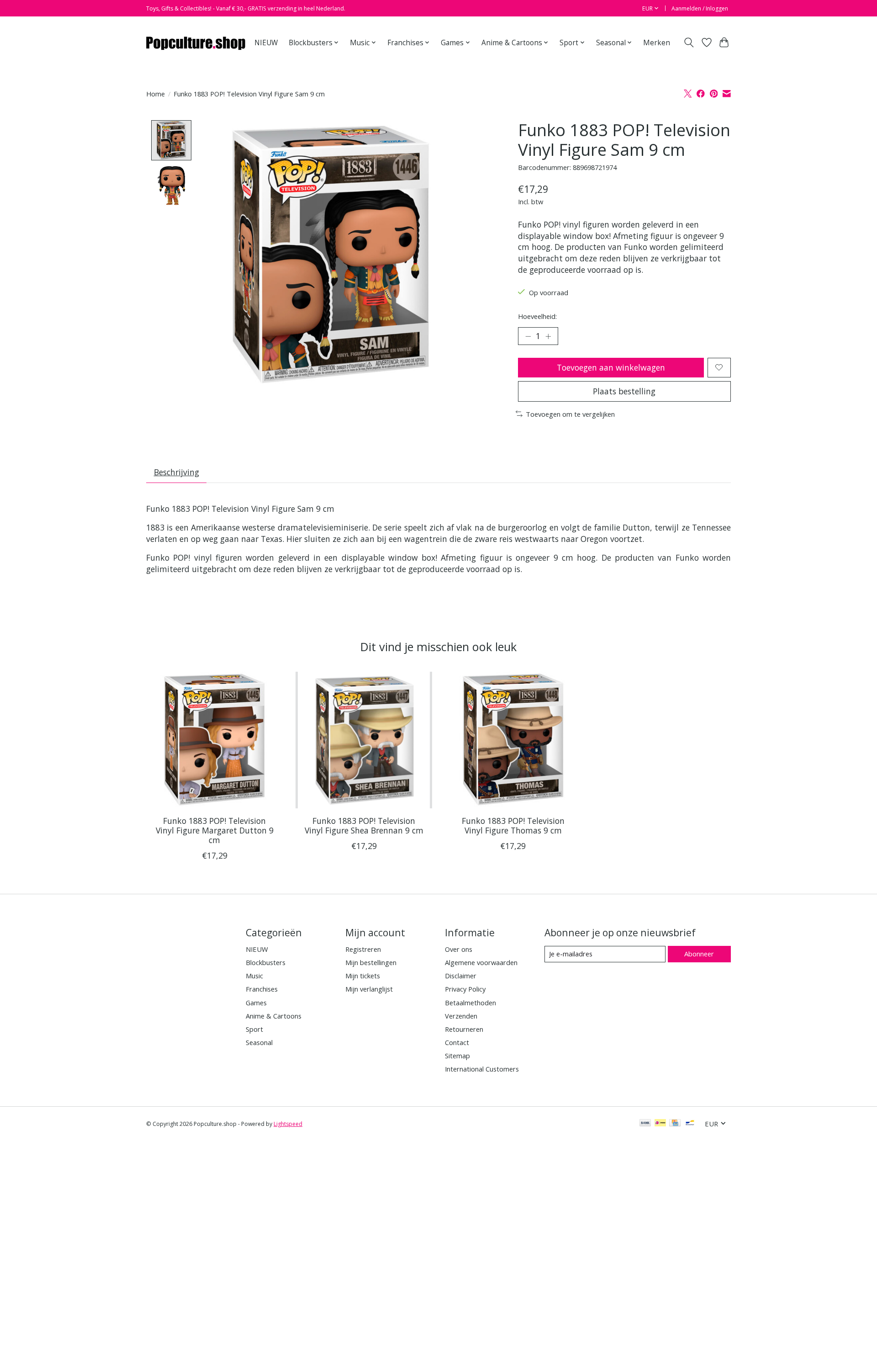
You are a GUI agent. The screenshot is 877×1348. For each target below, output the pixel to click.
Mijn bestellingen (370, 962)
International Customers (482, 1068)
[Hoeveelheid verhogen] (548, 335)
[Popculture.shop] (196, 42)
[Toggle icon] (689, 42)
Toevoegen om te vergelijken (570, 414)
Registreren (363, 949)
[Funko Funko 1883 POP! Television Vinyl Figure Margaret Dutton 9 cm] (214, 740)
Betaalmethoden (470, 1002)
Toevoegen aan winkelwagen (611, 367)
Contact (457, 1042)
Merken (656, 43)
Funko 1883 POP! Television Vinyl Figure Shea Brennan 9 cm (364, 825)
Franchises (262, 988)
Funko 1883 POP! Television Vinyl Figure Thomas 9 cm (513, 825)
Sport (254, 1029)
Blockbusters (265, 962)
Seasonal (259, 1042)
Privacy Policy (465, 988)
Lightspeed (288, 1124)
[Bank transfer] (645, 1123)
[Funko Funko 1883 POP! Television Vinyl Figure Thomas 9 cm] (513, 740)
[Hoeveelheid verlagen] (528, 335)
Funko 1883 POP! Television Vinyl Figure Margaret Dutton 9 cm (215, 830)
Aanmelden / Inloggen (699, 8)
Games (256, 1002)
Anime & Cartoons (273, 1015)
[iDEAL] (660, 1123)
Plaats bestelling (624, 391)
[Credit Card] (675, 1123)
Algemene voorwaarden (481, 962)
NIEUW (266, 43)
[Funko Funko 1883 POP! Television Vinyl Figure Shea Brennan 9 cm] (364, 740)
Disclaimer (460, 975)
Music (254, 975)
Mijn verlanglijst (369, 988)
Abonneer (699, 953)
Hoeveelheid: (537, 316)
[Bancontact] (690, 1123)
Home (155, 93)
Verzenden (461, 1015)
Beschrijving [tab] (176, 472)
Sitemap (457, 1055)
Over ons (458, 949)
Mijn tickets (362, 975)
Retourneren (464, 1029)
